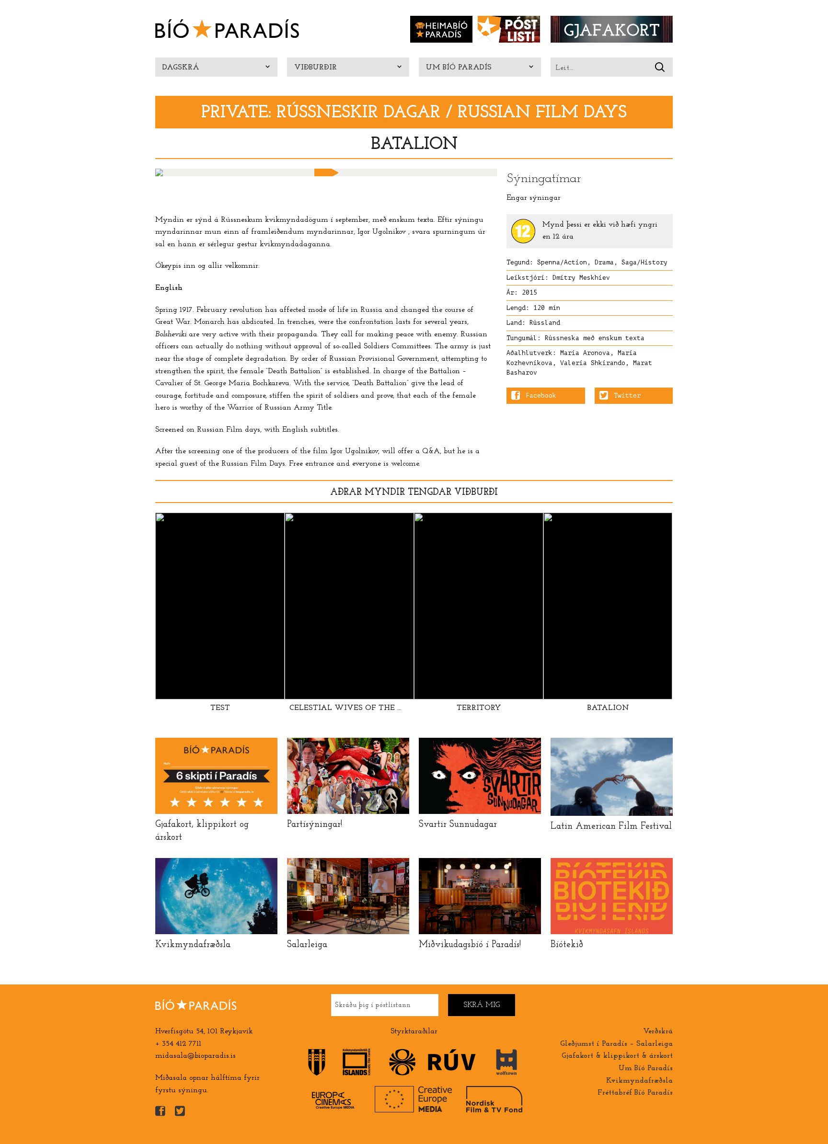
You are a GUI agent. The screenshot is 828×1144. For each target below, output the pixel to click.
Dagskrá (180, 67)
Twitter (627, 395)
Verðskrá (658, 1031)
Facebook (541, 395)
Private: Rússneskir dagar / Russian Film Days (414, 113)
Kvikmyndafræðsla (639, 1081)
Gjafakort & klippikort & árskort (617, 1056)
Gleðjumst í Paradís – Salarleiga (616, 1044)
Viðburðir (315, 67)
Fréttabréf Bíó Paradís (635, 1093)
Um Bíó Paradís (459, 67)
